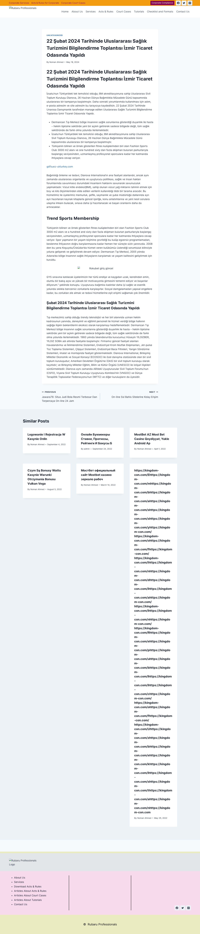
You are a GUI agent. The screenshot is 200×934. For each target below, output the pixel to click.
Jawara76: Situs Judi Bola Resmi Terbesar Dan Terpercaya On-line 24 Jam (69, 396)
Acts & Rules (106, 11)
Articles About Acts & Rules (30, 890)
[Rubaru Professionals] (23, 11)
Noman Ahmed (56, 62)
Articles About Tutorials (28, 899)
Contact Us (182, 11)
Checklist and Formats (160, 11)
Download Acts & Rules (27, 886)
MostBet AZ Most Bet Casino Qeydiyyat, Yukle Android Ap (151, 439)
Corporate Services (19, 2)
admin (87, 449)
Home (65, 11)
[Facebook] (178, 2)
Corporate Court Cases (73, 2)
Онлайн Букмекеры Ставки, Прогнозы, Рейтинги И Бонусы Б (96, 439)
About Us (77, 11)
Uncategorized (55, 35)
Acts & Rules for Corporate (45, 2)
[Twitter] (184, 2)
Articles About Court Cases (30, 895)
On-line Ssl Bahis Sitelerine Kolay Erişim (135, 395)
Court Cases (123, 11)
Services (91, 11)
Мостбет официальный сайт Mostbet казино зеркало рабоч (98, 475)
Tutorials (139, 11)
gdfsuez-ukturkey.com (60, 166)
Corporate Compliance (162, 3)
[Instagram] (189, 2)
